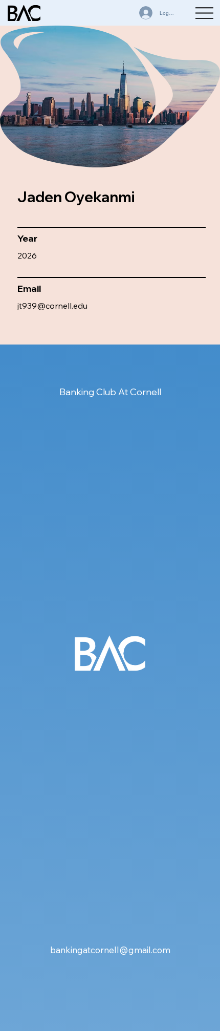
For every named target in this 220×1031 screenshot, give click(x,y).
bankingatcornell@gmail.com (110, 949)
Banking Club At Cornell (110, 392)
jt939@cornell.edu (52, 305)
